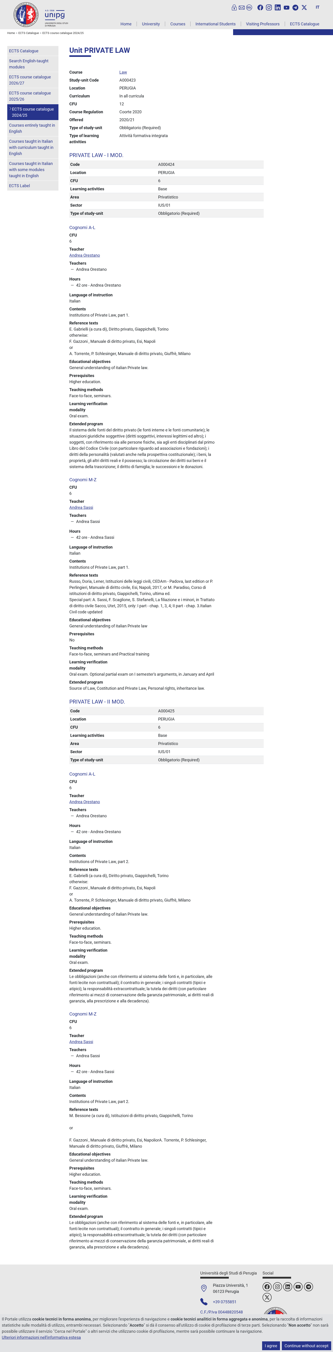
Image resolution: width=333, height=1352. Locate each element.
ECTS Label (19, 185)
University (151, 24)
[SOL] (249, 7)
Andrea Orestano (84, 255)
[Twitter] (304, 7)
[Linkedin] (278, 7)
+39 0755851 (224, 1301)
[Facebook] (260, 7)
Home (126, 24)
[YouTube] (287, 7)
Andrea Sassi (81, 507)
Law (123, 72)
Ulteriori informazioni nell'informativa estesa (41, 1337)
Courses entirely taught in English (32, 128)
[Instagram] (269, 7)
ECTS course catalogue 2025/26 (30, 96)
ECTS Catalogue (304, 24)
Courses (177, 24)
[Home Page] (41, 14)
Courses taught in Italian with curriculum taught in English (31, 147)
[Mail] (242, 7)
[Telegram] (295, 7)
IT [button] (317, 7)
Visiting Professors (263, 24)
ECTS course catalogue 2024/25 (33, 112)
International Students (215, 24)
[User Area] (234, 7)
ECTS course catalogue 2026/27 (30, 80)
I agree (271, 1345)
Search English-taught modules (28, 63)
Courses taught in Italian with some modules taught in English (31, 169)
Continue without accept (306, 1345)
